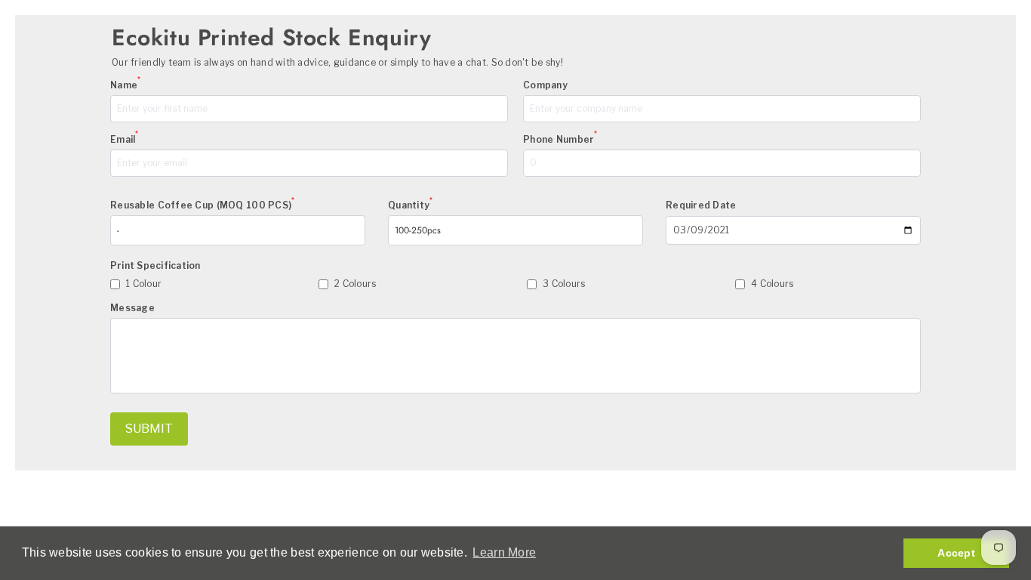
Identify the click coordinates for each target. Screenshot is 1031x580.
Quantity (410, 205)
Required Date (701, 205)
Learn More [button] (504, 552)
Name (125, 85)
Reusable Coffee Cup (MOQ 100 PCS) (202, 205)
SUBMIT (149, 428)
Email (124, 139)
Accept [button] (956, 553)
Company (545, 85)
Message (132, 307)
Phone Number (560, 139)
